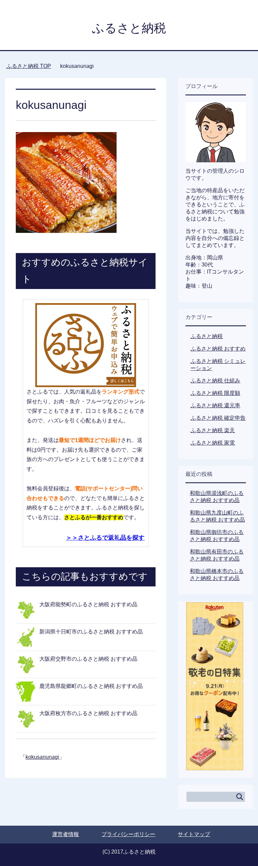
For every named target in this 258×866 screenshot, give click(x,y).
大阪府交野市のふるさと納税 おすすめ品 (88, 659)
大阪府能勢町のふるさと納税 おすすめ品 (88, 604)
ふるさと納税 (129, 28)
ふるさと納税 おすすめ (218, 349)
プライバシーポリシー (128, 834)
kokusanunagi (42, 757)
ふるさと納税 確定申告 (218, 418)
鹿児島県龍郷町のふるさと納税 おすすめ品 (91, 686)
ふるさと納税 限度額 (215, 393)
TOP (28, 66)
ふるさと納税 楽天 (212, 430)
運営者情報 (65, 834)
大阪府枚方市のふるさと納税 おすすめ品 (88, 713)
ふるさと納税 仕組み (215, 380)
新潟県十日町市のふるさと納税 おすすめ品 (91, 631)
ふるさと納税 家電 (212, 443)
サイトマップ (194, 834)
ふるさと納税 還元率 (215, 405)
